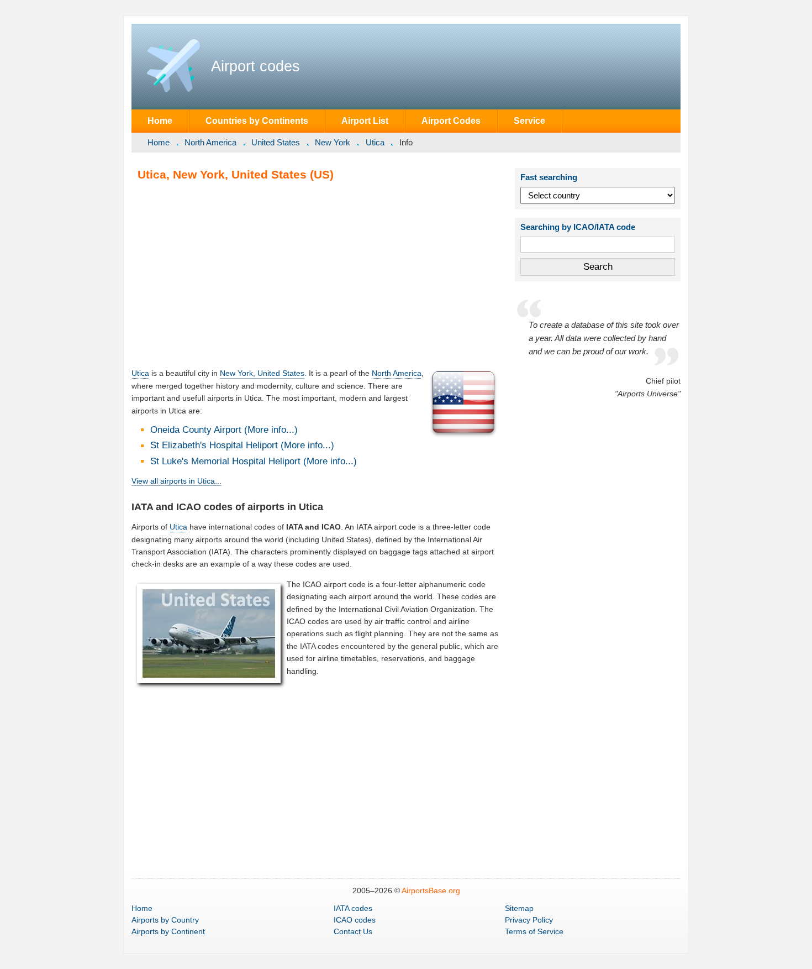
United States (275, 142)
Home (159, 120)
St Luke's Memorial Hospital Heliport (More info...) (253, 461)
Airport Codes (451, 120)
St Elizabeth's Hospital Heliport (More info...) (242, 445)
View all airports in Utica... (176, 480)
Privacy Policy (529, 919)
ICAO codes (355, 919)
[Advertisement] (315, 274)
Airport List (364, 120)
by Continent (168, 931)
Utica (375, 142)
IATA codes (353, 908)
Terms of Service (534, 931)
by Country (165, 919)
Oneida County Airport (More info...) (224, 430)
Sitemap (519, 908)
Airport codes (255, 66)
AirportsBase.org (431, 890)
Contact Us (353, 931)
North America (210, 142)
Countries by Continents (256, 120)
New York (332, 142)
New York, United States (262, 373)
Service (529, 120)
